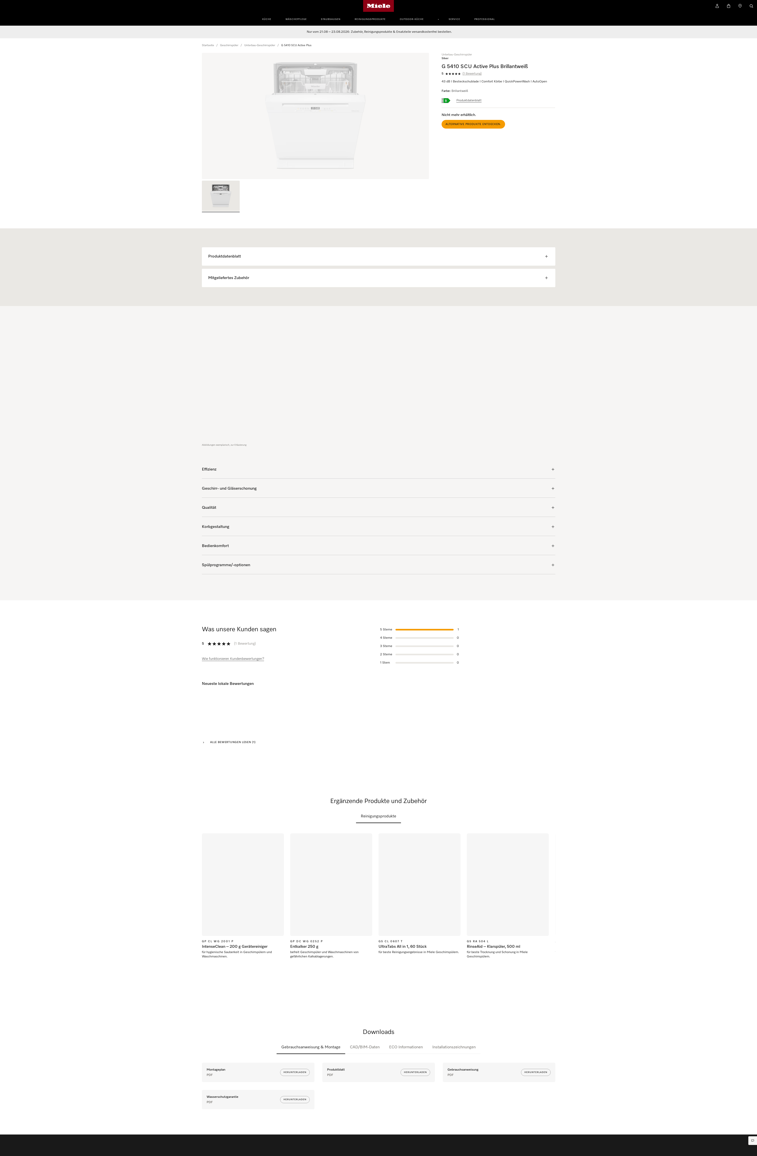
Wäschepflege (296, 19)
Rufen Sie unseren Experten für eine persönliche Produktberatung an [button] (38, 1132)
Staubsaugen (330, 19)
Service (454, 19)
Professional (484, 19)
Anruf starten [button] (50, 1140)
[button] (11, 1144)
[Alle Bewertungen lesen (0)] (541, 731)
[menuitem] (269, 19)
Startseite (208, 45)
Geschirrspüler (229, 45)
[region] (315, 116)
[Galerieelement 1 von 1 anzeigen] (221, 196)
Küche (266, 19)
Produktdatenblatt (469, 100)
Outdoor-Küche (412, 19)
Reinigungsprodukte (370, 19)
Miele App (480, 1047)
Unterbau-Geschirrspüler (259, 45)
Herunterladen (294, 1072)
